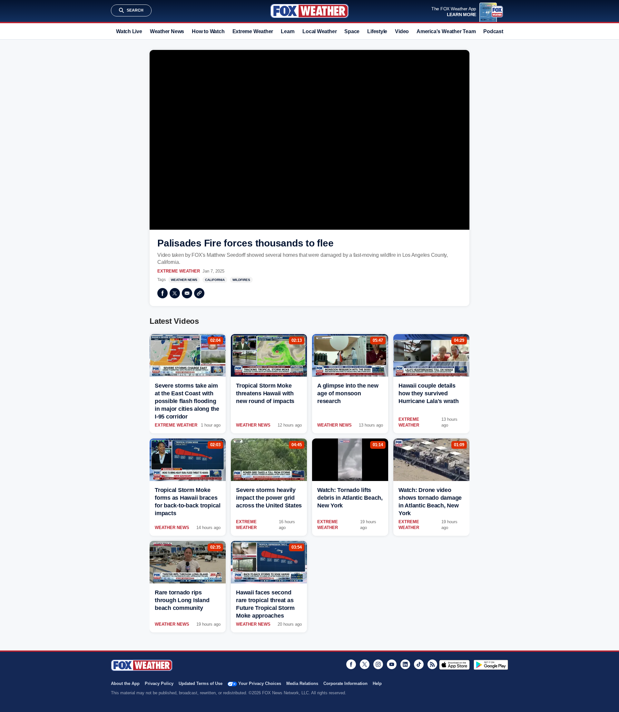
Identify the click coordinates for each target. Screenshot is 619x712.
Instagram (378, 664)
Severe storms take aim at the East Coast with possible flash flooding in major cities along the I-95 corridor (187, 401)
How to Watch (208, 31)
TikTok (419, 664)
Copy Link (199, 293)
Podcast (493, 31)
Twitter (175, 293)
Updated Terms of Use (200, 683)
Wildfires (241, 280)
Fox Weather (309, 11)
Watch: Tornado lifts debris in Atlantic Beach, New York (350, 498)
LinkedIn (405, 664)
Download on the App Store (454, 664)
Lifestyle (377, 31)
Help (377, 683)
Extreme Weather (252, 31)
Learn (288, 31)
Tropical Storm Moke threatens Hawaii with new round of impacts (265, 393)
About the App (125, 683)
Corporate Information (345, 683)
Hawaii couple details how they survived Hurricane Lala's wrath (428, 393)
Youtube (392, 664)
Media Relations (302, 683)
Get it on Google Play (491, 664)
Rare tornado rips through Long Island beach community (182, 600)
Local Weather (319, 31)
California (215, 280)
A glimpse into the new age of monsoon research (347, 393)
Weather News (167, 31)
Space (351, 31)
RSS (432, 664)
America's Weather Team (446, 31)
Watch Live (129, 31)
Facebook (162, 293)
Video (402, 31)
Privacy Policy (159, 683)
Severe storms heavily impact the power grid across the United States (269, 498)
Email (187, 293)
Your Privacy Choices (259, 683)
